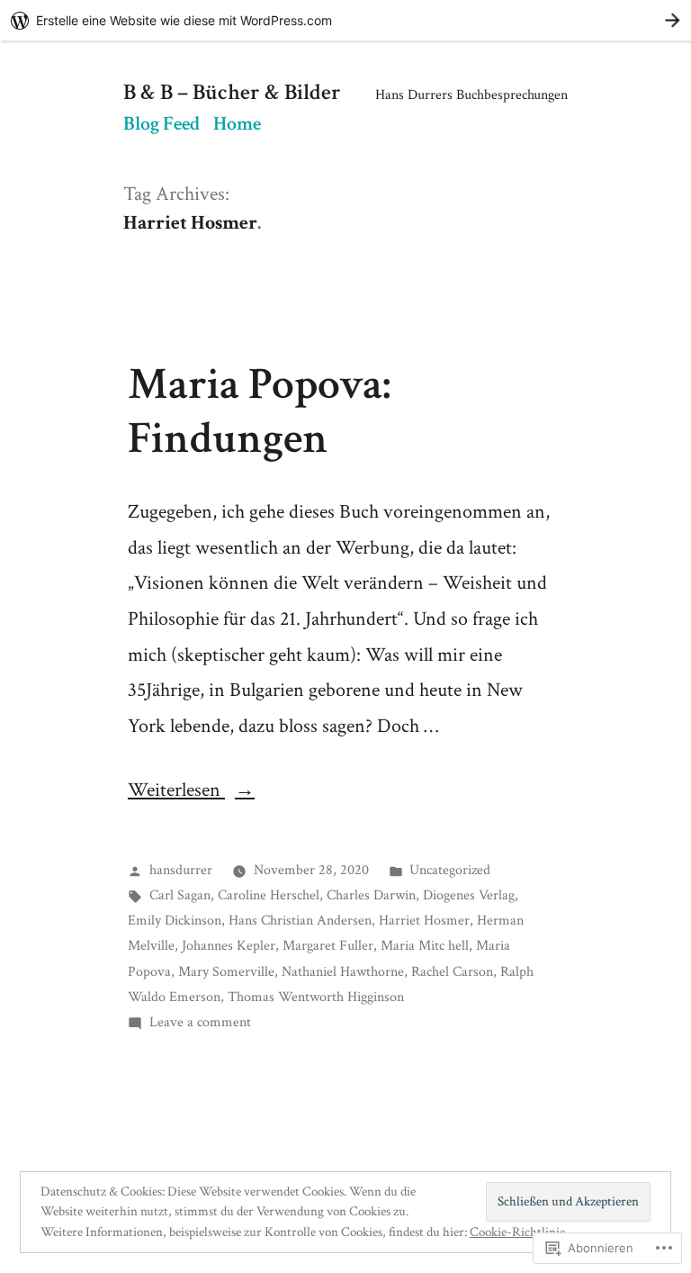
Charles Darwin (371, 895)
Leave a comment (200, 1022)
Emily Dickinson (174, 920)
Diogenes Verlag (469, 895)
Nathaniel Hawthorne (343, 971)
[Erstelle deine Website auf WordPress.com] (345, 20)
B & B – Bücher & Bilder (232, 92)
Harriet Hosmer (424, 920)
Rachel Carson (452, 971)
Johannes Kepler (228, 945)
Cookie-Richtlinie (517, 1232)
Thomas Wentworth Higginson (316, 997)
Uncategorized (449, 870)
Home (237, 124)
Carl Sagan (180, 895)
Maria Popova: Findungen (259, 411)
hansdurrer (180, 870)
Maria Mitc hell (425, 945)
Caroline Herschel (268, 895)
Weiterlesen (176, 790)
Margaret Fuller (328, 945)
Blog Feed (161, 124)
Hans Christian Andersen (300, 920)
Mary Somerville (226, 971)
